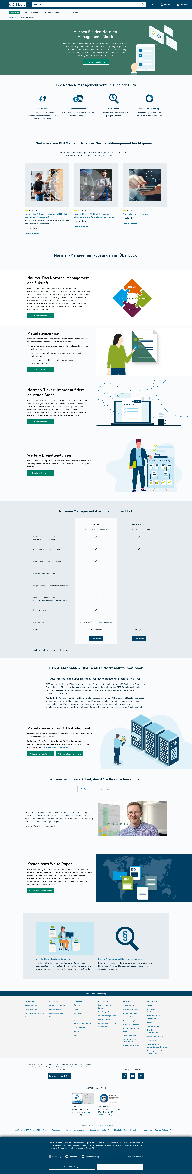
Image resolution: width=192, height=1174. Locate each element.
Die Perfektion (86, 789)
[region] (96, 1151)
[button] (166, 4)
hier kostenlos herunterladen (55, 747)
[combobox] (95, 4)
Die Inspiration (105, 789)
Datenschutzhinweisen (66, 1148)
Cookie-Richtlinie (92, 1148)
